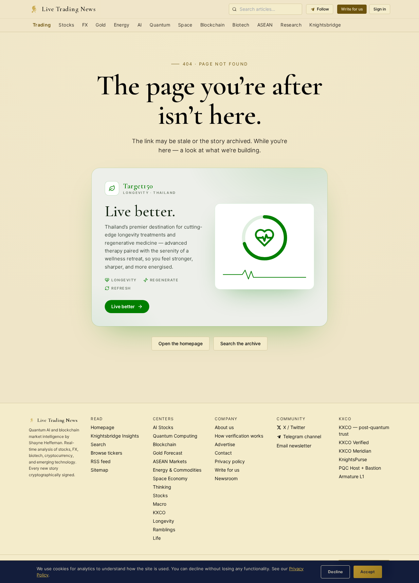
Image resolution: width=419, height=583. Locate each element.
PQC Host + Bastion (360, 468)
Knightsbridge (325, 25)
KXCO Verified (354, 442)
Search (98, 444)
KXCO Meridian (355, 451)
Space (185, 25)
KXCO (159, 512)
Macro (159, 504)
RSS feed (101, 461)
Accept (367, 571)
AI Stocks (163, 427)
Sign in (379, 9)
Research (291, 25)
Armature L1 (351, 476)
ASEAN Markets (170, 461)
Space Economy (170, 478)
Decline (335, 571)
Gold (101, 25)
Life (157, 538)
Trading (42, 25)
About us (224, 427)
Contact (223, 453)
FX (85, 25)
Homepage (102, 427)
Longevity (163, 521)
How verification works (239, 436)
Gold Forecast (167, 453)
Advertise (225, 444)
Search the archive (240, 343)
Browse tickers (106, 453)
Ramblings (164, 529)
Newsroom (226, 478)
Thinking (162, 487)
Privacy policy (230, 461)
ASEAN (265, 25)
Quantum (160, 25)
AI (139, 25)
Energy (122, 25)
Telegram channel (302, 436)
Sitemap (99, 470)
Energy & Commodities (177, 470)
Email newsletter (294, 445)
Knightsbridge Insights (115, 436)
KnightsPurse (353, 459)
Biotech (240, 25)
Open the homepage (180, 343)
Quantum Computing (175, 436)
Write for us (352, 9)
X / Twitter (294, 427)
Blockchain (212, 25)
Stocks (66, 25)
